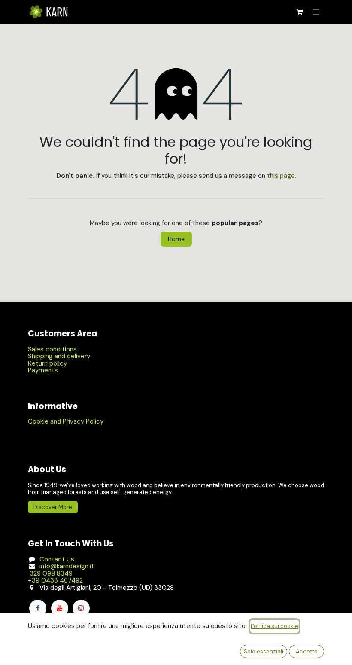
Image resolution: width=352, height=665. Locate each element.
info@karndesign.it (66, 566)
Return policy (47, 363)
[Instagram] (81, 608)
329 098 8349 (50, 573)
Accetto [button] (307, 651)
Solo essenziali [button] (263, 651)
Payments (43, 370)
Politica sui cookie (274, 626)
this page (281, 175)
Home (176, 239)
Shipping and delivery (59, 356)
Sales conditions (52, 349)
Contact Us (56, 559)
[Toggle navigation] (316, 11)
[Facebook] (37, 608)
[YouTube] (59, 608)
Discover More (52, 507)
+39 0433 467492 (55, 580)
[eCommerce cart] (299, 12)
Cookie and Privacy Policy (65, 421)
